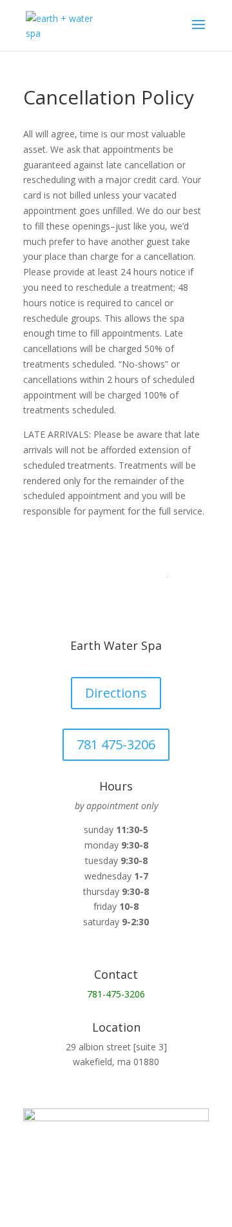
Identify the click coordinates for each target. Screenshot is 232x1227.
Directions (116, 693)
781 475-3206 (116, 744)
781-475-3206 (116, 994)
